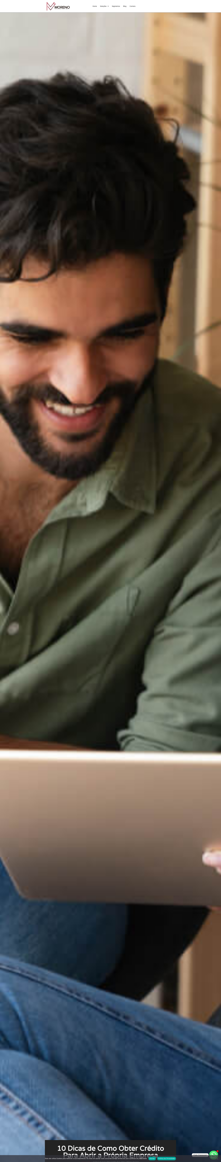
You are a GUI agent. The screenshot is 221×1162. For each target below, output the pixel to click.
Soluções (103, 6)
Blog (124, 6)
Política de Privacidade (166, 1158)
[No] (217, 1158)
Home (95, 6)
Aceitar (152, 1158)
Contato (132, 6)
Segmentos (116, 6)
